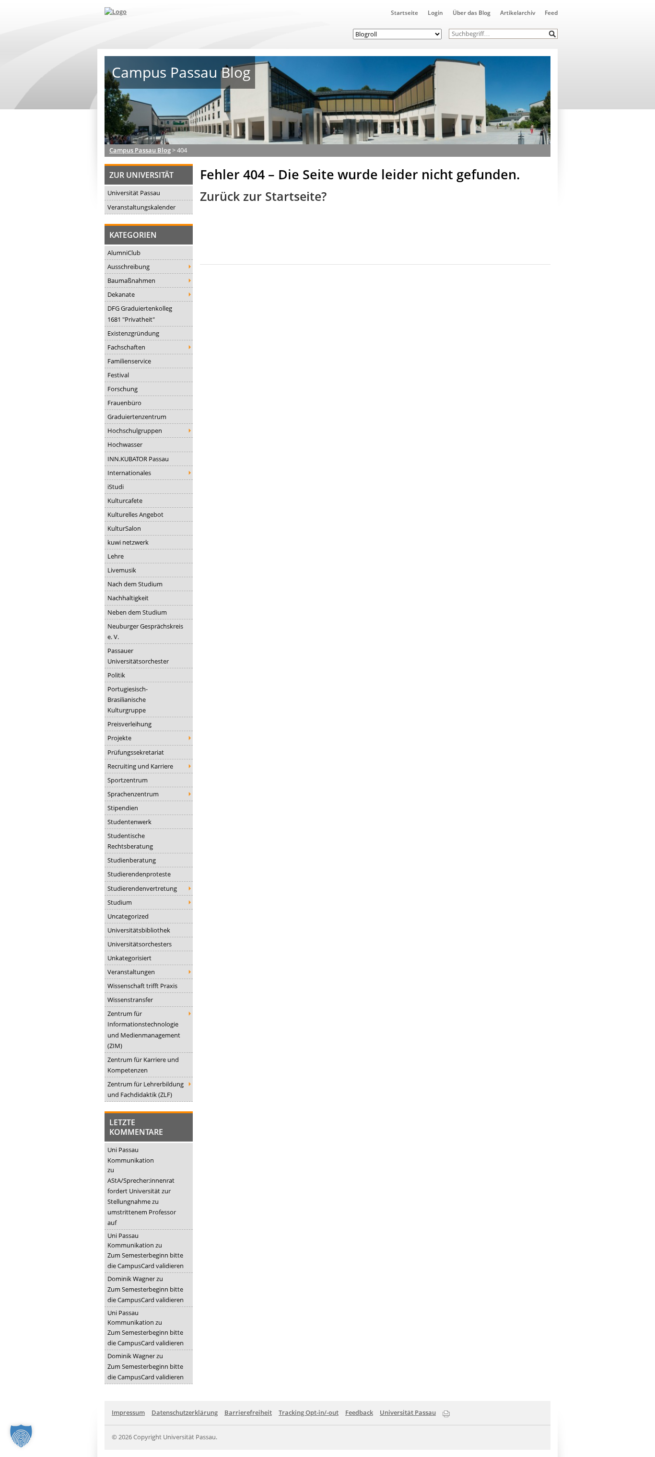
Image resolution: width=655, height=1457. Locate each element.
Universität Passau (133, 192)
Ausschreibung (128, 266)
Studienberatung (131, 860)
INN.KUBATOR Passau (138, 459)
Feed (551, 13)
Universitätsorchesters (139, 944)
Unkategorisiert (129, 958)
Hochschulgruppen (134, 430)
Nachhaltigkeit (128, 598)
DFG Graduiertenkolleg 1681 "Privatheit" (139, 313)
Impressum (128, 1412)
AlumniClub (123, 252)
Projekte (119, 738)
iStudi (115, 486)
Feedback (359, 1412)
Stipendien (122, 808)
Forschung (122, 389)
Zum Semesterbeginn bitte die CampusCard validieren (145, 1260)
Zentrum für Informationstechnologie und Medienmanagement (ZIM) (143, 1029)
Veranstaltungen (131, 971)
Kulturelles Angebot (135, 514)
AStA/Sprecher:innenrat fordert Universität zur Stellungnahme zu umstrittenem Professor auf (141, 1201)
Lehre (115, 556)
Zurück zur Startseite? (263, 196)
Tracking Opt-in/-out (309, 1412)
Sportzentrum (127, 780)
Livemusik (121, 570)
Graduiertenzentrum (136, 416)
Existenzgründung (133, 333)
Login (435, 13)
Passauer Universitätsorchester (138, 655)
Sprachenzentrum (133, 794)
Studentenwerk (129, 821)
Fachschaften (126, 347)
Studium (119, 902)
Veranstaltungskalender (141, 207)
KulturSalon (124, 528)
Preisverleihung (129, 724)
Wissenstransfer (130, 999)
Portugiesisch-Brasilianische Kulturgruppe (127, 699)
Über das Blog (472, 13)
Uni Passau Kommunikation (130, 1155)
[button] (553, 34)
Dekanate (121, 294)
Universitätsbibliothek (138, 930)
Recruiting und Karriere (140, 766)
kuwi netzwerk (128, 542)
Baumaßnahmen (131, 280)
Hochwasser (124, 444)
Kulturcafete (124, 500)
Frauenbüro (124, 402)
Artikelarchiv (517, 13)
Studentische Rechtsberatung (130, 841)
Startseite (404, 13)
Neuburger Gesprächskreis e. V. (145, 631)
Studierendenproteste (139, 874)
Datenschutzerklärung (185, 1412)
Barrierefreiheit (248, 1412)
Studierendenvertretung (142, 888)
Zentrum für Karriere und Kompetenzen (143, 1064)
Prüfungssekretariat (135, 752)
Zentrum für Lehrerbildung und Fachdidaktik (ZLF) (145, 1089)
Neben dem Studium (137, 612)
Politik (116, 675)
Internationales (129, 472)
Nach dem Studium (135, 584)
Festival (118, 375)
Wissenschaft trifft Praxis (142, 985)
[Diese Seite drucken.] (446, 1412)
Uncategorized (128, 916)
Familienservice (129, 361)
